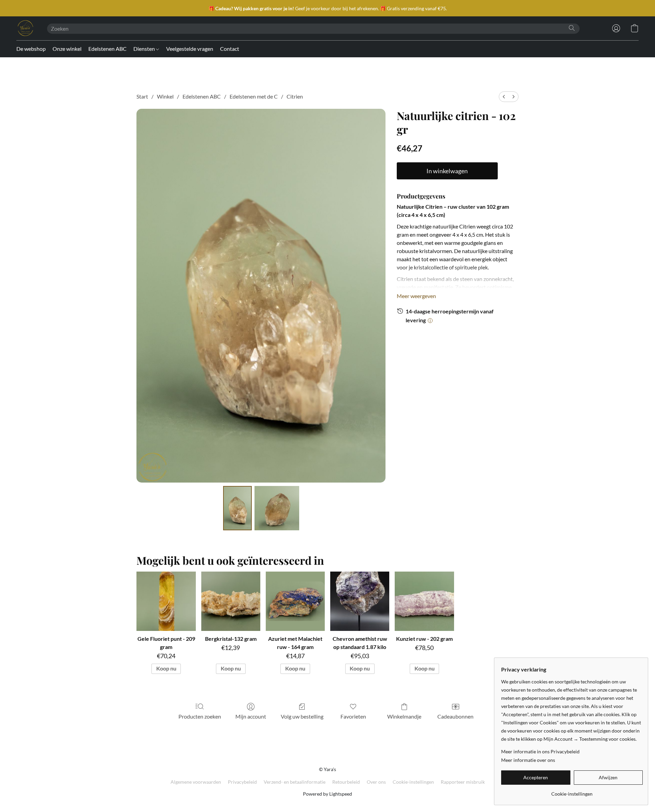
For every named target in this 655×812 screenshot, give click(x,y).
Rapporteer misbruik (463, 782)
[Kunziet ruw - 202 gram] (424, 601)
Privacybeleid (242, 782)
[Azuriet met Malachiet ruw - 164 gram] (295, 601)
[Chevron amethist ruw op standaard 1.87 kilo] (359, 601)
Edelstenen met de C (254, 96)
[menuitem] (504, 97)
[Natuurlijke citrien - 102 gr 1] (276, 508)
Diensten (144, 48)
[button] (24, 28)
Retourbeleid (346, 782)
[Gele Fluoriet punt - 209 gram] (165, 601)
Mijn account (250, 716)
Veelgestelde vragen (189, 48)
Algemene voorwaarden (196, 782)
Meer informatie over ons (528, 760)
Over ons (376, 782)
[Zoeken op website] (572, 28)
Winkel (165, 96)
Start (142, 96)
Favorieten (353, 716)
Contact (229, 48)
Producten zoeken (199, 716)
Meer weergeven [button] (416, 296)
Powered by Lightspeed (327, 794)
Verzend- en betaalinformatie (294, 782)
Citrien (295, 96)
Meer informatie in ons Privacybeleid (540, 751)
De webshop (31, 48)
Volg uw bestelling (302, 716)
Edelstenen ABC (107, 48)
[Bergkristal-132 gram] (230, 601)
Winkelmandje (404, 716)
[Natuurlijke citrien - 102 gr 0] (237, 508)
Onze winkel (67, 48)
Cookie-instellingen (413, 782)
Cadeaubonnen (455, 716)
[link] (572, 791)
